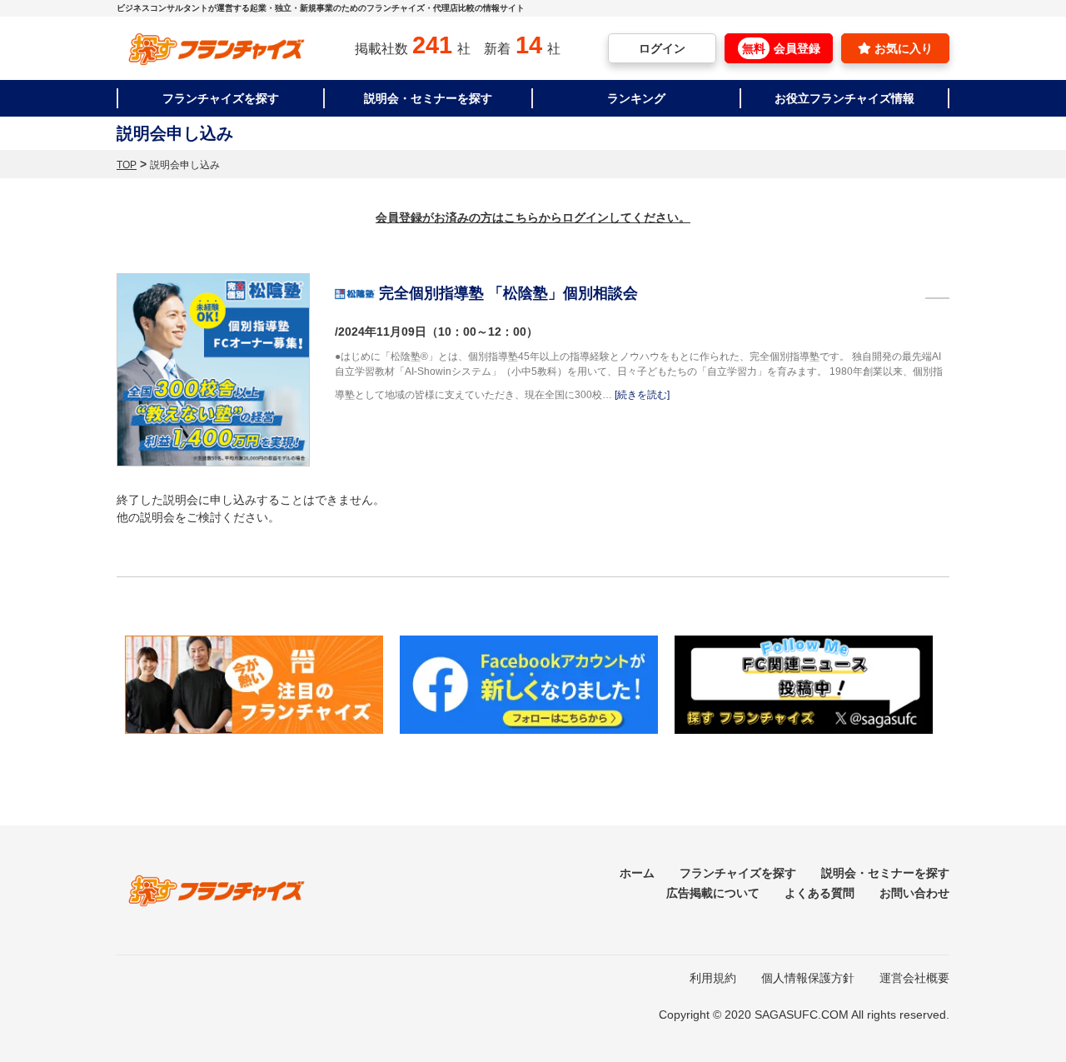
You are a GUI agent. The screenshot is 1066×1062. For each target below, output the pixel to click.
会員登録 (781, 48)
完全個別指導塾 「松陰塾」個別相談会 (508, 293)
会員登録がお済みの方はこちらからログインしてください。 (533, 217)
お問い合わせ (914, 893)
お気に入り (902, 48)
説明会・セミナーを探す (428, 98)
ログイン (662, 48)
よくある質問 (819, 893)
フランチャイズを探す (220, 98)
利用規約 (713, 978)
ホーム (637, 873)
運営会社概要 (914, 978)
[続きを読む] (642, 395)
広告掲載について (713, 893)
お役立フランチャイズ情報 (844, 98)
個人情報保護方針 (807, 978)
